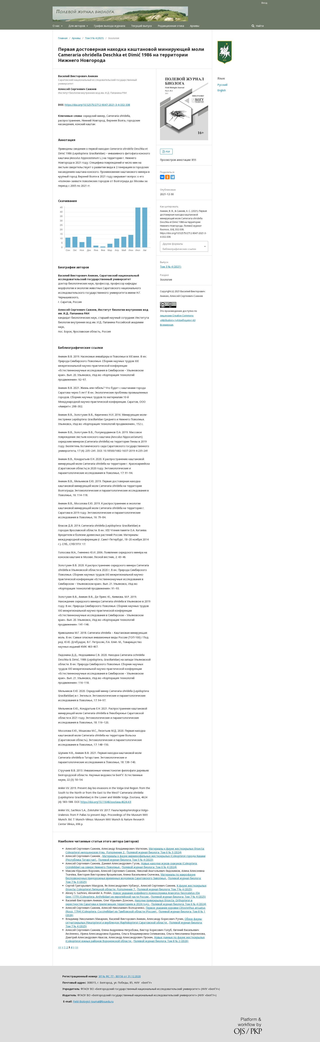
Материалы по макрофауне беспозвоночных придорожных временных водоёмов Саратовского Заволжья (131, 876)
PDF (167, 151)
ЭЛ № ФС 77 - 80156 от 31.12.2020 (120, 976)
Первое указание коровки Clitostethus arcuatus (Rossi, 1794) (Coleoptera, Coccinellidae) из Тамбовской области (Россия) (135, 909)
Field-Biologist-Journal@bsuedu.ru (93, 1001)
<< (59, 947)
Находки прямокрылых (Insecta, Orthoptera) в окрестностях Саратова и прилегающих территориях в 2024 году (129, 902)
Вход (264, 2)
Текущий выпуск (141, 26)
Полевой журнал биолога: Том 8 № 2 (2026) (160, 941)
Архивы (194, 26)
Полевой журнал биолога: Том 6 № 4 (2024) (149, 867)
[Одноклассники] (167, 177)
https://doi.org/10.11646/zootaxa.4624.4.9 (106, 802)
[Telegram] (172, 177)
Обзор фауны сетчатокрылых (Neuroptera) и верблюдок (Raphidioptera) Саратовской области (134, 920)
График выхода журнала (109, 26)
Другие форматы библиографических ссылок (179, 246)
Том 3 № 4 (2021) (94, 38)
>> (76, 947)
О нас (56, 26)
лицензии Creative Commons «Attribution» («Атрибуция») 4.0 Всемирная (177, 320)
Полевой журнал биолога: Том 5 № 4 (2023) (125, 859)
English (221, 90)
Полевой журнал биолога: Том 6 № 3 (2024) (153, 852)
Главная (62, 38)
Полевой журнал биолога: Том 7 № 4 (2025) (164, 889)
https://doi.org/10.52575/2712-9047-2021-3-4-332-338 (97, 104)
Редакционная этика (171, 26)
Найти (259, 26)
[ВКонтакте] (162, 177)
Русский (222, 84)
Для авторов (77, 26)
